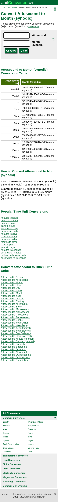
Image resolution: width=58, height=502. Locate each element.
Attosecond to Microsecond (15, 309)
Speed (6, 440)
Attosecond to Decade (12, 298)
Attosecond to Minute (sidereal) (17, 338)
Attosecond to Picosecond (14, 314)
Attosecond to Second (12, 277)
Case (30, 452)
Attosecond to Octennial (13, 349)
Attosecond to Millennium (14, 304)
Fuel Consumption (11, 444)
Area (5, 429)
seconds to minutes (11, 252)
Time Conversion (13, 7)
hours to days (8, 223)
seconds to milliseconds (13, 258)
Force (5, 437)
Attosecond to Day (10, 288)
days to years (8, 244)
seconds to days (9, 228)
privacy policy (35, 494)
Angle (30, 440)
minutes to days (9, 234)
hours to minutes (9, 220)
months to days (9, 242)
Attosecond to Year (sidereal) (16, 330)
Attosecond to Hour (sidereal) (16, 336)
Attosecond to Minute (12, 282)
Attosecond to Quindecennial (16, 355)
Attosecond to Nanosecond (15, 312)
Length (6, 422)
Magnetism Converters (14, 477)
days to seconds (9, 231)
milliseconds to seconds (13, 255)
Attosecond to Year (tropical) (16, 328)
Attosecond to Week (11, 290)
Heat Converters (11, 460)
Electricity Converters (14, 473)
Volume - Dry (33, 448)
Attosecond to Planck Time (15, 360)
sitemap (48, 494)
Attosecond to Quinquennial (15, 357)
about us (6, 494)
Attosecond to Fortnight (13, 344)
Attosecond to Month (11, 293)
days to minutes (9, 236)
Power (30, 433)
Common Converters (14, 418)
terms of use (19, 494)
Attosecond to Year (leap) (14, 325)
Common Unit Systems (15, 486)
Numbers (32, 444)
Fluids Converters (12, 464)
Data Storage (8, 448)
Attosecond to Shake (12, 320)
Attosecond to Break (11, 306)
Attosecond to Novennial (14, 352)
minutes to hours (9, 218)
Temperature (33, 426)
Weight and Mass (35, 422)
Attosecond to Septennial (14, 347)
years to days (8, 247)
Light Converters (11, 468)
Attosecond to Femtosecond (15, 317)
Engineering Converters (15, 455)
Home (3, 7)
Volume (6, 426)
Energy (6, 433)
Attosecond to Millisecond (14, 280)
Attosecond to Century (12, 301)
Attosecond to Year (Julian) (15, 322)
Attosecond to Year (11, 296)
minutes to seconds (11, 250)
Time (30, 437)
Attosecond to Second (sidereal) (18, 341)
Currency (7, 452)
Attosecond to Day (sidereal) (16, 333)
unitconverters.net (35, 497)
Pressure (32, 429)
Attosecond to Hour (11, 285)
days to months (9, 239)
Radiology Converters (14, 481)
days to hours (8, 226)
